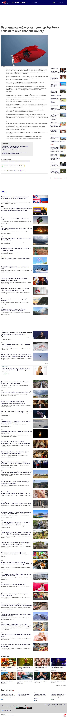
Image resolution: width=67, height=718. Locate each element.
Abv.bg (2, 705)
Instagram (23, 170)
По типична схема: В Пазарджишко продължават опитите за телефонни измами (15, 442)
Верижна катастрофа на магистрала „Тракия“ (16, 392)
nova (2, 699)
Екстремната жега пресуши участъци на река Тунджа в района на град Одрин (15, 543)
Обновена (52, 144)
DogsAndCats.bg (14, 705)
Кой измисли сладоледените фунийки (13, 553)
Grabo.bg (34, 705)
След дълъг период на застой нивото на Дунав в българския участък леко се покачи (16, 512)
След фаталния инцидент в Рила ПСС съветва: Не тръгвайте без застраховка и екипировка (16, 533)
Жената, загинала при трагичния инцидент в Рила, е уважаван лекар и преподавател (55, 157)
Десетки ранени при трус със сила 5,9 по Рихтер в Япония (14, 594)
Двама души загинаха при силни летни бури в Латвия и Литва (16, 239)
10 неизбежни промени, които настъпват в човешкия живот (40, 668)
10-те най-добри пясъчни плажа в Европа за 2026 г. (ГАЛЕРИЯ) (54, 84)
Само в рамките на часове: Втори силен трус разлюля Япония (15, 345)
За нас (45, 704)
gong (53, 699)
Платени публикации (55, 704)
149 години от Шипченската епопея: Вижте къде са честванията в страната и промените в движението (58, 92)
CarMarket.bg (20, 705)
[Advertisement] (24, 181)
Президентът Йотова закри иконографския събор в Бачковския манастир (15, 452)
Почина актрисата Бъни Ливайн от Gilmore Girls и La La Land (16, 432)
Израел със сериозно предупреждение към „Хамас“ (15, 218)
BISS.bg (24, 705)
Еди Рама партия (13, 161)
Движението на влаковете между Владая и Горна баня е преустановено (15, 382)
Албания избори (5, 161)
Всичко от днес (58, 178)
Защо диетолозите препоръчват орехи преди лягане (16, 635)
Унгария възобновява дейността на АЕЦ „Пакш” (16, 472)
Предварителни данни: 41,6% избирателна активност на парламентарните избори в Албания (15, 153)
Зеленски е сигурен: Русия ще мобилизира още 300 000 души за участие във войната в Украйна (16, 334)
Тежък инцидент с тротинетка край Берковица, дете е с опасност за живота (16, 422)
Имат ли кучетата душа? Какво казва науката (15, 258)
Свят (3, 191)
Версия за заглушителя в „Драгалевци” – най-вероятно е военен (56, 164)
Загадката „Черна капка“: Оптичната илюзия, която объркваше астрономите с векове (40, 696)
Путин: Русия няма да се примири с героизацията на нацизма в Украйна (13, 402)
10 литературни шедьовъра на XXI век (24, 681)
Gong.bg (10, 705)
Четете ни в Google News (7, 710)
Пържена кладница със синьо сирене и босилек (7, 668)
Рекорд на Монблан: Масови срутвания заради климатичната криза (16, 615)
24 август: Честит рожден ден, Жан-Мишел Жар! (25, 668)
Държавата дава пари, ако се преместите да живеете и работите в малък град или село (58, 108)
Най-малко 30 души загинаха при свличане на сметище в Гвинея (16, 249)
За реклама (49, 704)
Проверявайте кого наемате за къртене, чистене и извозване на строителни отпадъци (16, 625)
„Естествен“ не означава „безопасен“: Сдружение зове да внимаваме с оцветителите (16, 604)
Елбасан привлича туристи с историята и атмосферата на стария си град (58, 139)
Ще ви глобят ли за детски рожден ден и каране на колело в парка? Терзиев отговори (56, 125)
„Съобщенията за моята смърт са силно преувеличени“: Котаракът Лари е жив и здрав (16, 502)
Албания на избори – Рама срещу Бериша (11, 149)
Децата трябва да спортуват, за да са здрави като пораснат (55, 100)
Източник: (3, 159)
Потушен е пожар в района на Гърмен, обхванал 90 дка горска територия (13, 309)
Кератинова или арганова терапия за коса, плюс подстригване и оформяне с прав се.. (16, 369)
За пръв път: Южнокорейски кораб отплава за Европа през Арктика (16, 574)
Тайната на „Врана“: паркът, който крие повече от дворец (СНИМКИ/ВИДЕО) (57, 171)
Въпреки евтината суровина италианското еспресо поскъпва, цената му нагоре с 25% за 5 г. (16, 564)
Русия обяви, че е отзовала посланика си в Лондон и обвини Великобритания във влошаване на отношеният (15, 198)
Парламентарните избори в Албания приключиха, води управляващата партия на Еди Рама (15, 147)
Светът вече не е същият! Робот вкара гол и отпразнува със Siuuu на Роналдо (58, 696)
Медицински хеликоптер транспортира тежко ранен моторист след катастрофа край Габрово (16, 355)
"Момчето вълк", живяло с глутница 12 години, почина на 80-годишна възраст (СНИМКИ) (8, 696)
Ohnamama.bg (29, 705)
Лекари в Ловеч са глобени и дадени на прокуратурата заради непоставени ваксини (15, 492)
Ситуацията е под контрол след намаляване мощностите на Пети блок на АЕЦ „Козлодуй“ (58, 116)
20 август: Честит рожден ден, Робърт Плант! (57, 668)
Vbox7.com (5, 705)
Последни (15, 2)
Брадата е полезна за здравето (40, 681)
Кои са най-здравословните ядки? (58, 681)
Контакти (60, 704)
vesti (36, 700)
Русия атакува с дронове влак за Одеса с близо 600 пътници (16, 229)
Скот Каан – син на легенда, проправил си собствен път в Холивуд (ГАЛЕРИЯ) (58, 70)
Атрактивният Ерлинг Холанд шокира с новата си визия (54, 77)
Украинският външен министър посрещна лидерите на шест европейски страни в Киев (16, 462)
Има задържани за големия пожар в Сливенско (16, 412)
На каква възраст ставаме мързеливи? (13, 584)
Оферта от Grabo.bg (4, 366)
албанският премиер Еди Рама (23, 161)
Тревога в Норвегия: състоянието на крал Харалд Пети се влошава (14, 279)
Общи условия (12, 715)
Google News (11, 170)
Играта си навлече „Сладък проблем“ (6, 681)
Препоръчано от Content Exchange (60, 685)
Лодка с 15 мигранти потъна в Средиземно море (15, 267)
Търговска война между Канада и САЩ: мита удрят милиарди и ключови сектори (15, 289)
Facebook (17, 170)
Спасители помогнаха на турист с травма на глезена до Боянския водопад (15, 523)
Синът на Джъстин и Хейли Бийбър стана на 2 (24, 695)
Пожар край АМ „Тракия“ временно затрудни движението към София (15, 482)
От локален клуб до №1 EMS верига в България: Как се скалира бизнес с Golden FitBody (16, 209)
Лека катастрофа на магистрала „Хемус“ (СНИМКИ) (14, 299)
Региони (22, 2)
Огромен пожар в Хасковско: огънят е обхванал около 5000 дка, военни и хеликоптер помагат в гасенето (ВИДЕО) (58, 148)
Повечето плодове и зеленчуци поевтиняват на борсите (15, 645)
